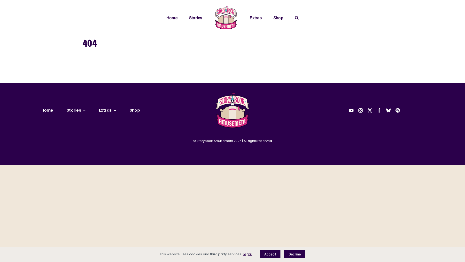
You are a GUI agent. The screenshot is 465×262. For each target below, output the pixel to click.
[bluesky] (388, 110)
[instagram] (360, 110)
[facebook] (379, 110)
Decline (294, 254)
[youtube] (351, 110)
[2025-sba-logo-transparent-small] (232, 94)
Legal (247, 254)
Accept (270, 254)
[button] (280, 17)
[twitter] (370, 110)
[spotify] (397, 110)
